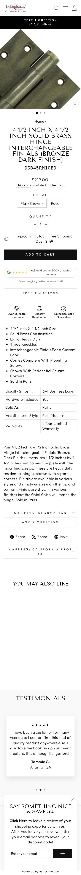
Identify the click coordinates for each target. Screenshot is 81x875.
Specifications (40, 293)
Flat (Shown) (32, 203)
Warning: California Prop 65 (40, 551)
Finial (40, 195)
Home (39, 121)
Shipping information (40, 513)
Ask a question (40, 522)
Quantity (40, 216)
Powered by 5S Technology (40, 871)
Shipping (23, 185)
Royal (55, 203)
